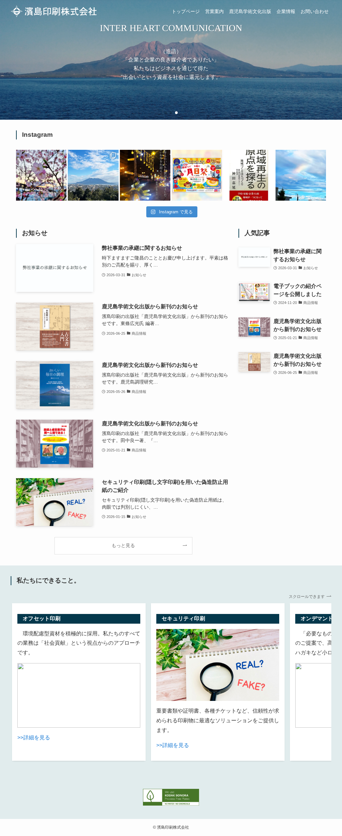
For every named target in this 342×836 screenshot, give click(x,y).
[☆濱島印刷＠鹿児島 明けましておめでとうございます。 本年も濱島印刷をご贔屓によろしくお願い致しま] (93, 175)
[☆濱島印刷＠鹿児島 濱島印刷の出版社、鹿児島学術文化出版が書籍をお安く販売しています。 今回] (248, 175)
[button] (165, 112)
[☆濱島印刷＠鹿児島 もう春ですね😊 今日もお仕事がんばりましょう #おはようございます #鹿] (41, 175)
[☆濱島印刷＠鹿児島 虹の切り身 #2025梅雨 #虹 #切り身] (301, 175)
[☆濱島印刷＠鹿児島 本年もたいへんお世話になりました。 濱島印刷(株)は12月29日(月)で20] (145, 175)
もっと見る (123, 545)
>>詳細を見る (33, 737)
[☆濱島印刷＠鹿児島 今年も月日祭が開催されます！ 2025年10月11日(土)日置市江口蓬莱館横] (197, 175)
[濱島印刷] (54, 11)
